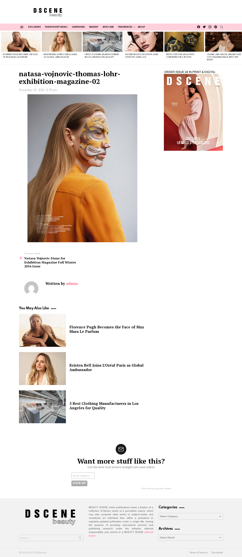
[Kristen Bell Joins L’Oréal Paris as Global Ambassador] (61, 41)
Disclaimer (217, 553)
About (141, 27)
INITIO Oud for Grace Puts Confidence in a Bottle (180, 55)
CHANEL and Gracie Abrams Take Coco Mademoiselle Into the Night (224, 57)
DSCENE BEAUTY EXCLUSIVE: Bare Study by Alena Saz (141, 55)
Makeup (93, 27)
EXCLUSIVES (34, 27)
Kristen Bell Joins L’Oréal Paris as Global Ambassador (60, 55)
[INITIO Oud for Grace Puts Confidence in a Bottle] (184, 41)
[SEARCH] (221, 27)
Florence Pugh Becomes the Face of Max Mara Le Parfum (20, 55)
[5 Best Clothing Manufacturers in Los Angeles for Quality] (102, 41)
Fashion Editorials (56, 27)
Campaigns (78, 27)
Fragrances (125, 27)
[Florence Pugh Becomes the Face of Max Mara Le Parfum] (21, 41)
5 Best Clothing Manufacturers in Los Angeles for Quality (102, 55)
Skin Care (108, 27)
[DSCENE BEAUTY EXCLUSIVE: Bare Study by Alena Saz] (143, 41)
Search (79, 538)
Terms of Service (198, 553)
